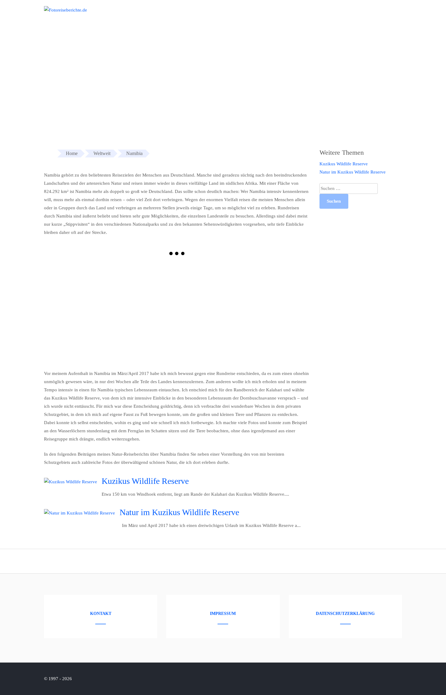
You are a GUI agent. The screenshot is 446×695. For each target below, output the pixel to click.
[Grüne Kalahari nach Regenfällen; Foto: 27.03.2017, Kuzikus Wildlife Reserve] (111, 312)
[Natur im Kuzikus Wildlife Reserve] (79, 513)
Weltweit (396, 14)
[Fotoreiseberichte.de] (65, 10)
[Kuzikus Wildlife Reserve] (70, 481)
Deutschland (363, 14)
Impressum (223, 613)
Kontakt (100, 613)
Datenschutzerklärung (345, 613)
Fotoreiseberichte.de (319, 14)
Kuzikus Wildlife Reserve (145, 481)
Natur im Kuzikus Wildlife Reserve (179, 512)
